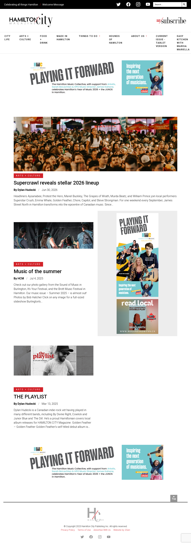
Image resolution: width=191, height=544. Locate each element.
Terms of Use (84, 530)
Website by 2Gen (121, 530)
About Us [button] (138, 36)
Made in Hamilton (63, 38)
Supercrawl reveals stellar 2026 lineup (56, 183)
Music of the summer (38, 271)
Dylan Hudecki (27, 190)
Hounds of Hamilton (115, 39)
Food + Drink (44, 39)
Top (174, 498)
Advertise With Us (102, 530)
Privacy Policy (68, 530)
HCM (21, 278)
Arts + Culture (25, 38)
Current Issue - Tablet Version (162, 41)
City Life (7, 38)
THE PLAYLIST (30, 397)
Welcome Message (53, 4)
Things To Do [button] (88, 36)
